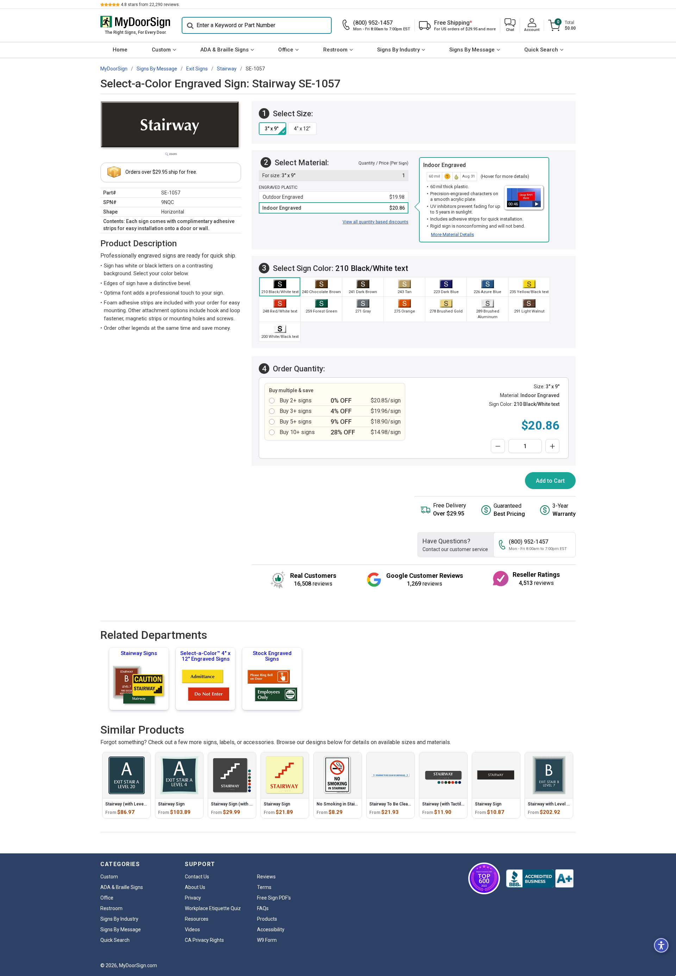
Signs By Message (472, 50)
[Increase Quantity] (552, 446)
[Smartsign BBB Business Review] (540, 878)
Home (120, 50)
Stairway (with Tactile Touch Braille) (457, 804)
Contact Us (197, 876)
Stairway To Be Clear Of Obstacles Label (408, 804)
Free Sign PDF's (274, 898)
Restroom (335, 50)
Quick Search (541, 50)
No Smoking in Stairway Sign (345, 804)
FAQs (263, 908)
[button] (510, 25)
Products (267, 919)
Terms (264, 887)
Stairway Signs (139, 653)
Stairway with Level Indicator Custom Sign (569, 804)
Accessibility (270, 929)
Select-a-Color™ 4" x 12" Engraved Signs (205, 656)
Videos (192, 929)
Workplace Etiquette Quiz (213, 908)
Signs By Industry (398, 50)
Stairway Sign (171, 804)
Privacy (193, 898)
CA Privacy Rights (204, 940)
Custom (161, 50)
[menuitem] (119, 50)
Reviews (266, 876)
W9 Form (267, 940)
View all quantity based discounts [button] (375, 222)
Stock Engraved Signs (272, 656)
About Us (195, 887)
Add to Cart (550, 480)
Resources (196, 919)
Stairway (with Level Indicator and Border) (146, 804)
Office (285, 50)
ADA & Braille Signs (224, 50)
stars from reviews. (150, 4)
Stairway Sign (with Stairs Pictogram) (247, 804)
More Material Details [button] (452, 234)
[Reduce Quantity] (498, 446)
